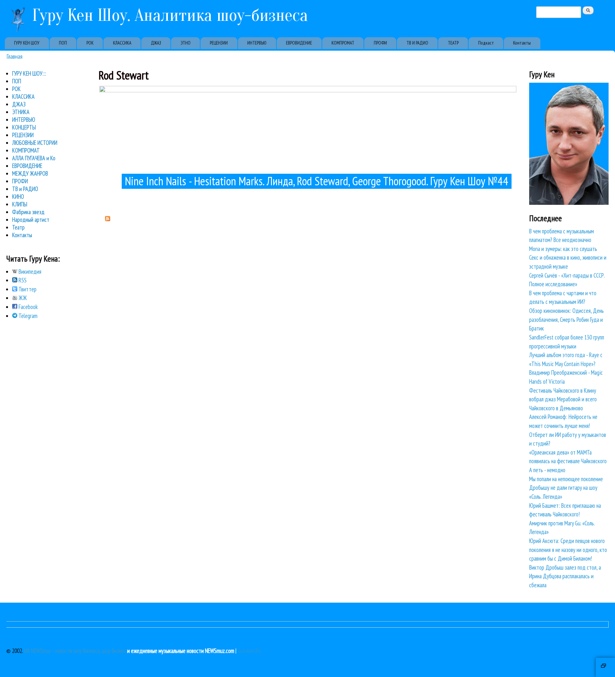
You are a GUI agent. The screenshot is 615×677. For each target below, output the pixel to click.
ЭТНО (186, 43)
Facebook (27, 307)
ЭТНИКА (20, 112)
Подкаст (486, 43)
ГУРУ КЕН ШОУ (26, 43)
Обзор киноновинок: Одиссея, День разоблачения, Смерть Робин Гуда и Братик (566, 319)
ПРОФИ (380, 43)
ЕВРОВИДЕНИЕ (299, 43)
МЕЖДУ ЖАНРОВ (30, 173)
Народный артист (30, 219)
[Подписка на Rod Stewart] (108, 219)
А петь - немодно (547, 470)
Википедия (29, 271)
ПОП (63, 43)
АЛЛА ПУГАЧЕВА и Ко (33, 158)
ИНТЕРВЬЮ (256, 43)
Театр (18, 227)
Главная (14, 56)
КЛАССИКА (122, 43)
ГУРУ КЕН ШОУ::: (29, 73)
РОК (90, 43)
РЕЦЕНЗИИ (219, 43)
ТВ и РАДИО (25, 189)
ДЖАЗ (156, 43)
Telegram (27, 316)
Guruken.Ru (249, 651)
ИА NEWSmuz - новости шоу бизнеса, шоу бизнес (75, 651)
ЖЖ (22, 298)
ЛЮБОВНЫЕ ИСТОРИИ (34, 142)
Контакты (522, 43)
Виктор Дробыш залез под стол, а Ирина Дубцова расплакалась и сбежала (565, 576)
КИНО (18, 196)
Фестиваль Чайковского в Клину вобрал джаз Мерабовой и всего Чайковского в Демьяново (563, 399)
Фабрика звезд (28, 212)
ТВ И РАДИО (417, 43)
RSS (22, 280)
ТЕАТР (453, 43)
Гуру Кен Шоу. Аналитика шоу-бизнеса (170, 15)
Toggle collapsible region (605, 667)
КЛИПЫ (19, 204)
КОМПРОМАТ (343, 43)
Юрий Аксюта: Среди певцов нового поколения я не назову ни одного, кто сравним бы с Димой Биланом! (568, 549)
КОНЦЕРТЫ (24, 127)
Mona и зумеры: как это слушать (563, 249)
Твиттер (27, 289)
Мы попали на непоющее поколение (566, 479)
